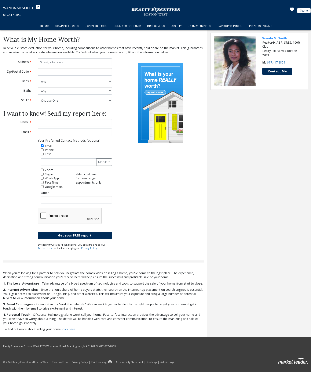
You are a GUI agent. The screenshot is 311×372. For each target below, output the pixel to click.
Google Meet (54, 187)
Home (44, 26)
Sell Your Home (127, 26)
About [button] (176, 26)
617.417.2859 (12, 15)
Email (27, 132)
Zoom (49, 170)
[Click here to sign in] (291, 10)
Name (27, 122)
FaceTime (51, 182)
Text (48, 154)
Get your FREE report (75, 235)
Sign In (304, 10)
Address (26, 62)
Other (45, 193)
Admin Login (167, 362)
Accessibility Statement (129, 362)
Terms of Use (45, 248)
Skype (49, 174)
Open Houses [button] (96, 26)
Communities (200, 26)
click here (68, 329)
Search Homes (67, 26)
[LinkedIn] (38, 8)
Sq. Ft (27, 100)
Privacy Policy (89, 248)
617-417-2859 (107, 346)
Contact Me (277, 71)
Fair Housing (98, 362)
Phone (49, 150)
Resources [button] (156, 26)
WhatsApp (52, 178)
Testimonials (260, 26)
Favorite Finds (229, 26)
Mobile (103, 162)
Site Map (152, 362)
